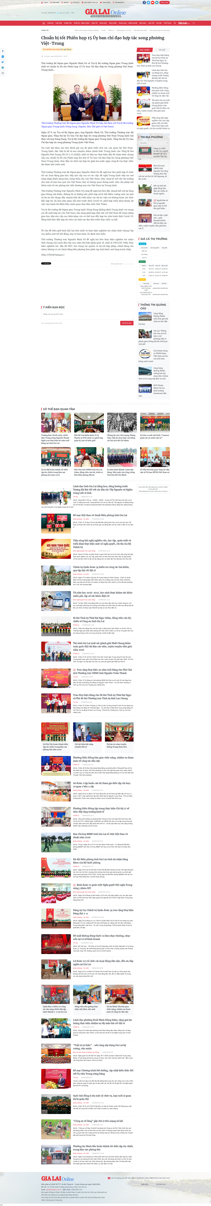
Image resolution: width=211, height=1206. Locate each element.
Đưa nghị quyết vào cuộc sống (160, 30)
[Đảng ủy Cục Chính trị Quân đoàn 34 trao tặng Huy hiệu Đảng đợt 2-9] (56, 918)
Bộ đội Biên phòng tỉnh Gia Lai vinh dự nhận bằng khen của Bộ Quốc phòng (100, 861)
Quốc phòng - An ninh (124, 30)
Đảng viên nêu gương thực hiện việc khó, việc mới (86, 1007)
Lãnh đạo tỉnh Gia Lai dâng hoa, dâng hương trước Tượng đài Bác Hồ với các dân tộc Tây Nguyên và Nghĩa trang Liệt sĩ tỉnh (153, 77)
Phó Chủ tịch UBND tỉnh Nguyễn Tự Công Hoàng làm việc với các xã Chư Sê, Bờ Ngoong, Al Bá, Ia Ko (153, 172)
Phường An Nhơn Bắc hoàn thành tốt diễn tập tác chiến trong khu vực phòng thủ (103, 1148)
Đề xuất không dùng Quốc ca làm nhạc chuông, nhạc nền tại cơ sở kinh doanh (101, 937)
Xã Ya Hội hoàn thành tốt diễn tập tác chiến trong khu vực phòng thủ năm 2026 (54, 472)
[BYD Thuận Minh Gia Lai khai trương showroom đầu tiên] (145, 388)
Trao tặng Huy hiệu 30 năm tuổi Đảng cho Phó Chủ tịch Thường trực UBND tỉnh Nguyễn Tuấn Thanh (102, 671)
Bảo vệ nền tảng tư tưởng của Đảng (87, 30)
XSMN (166, 487)
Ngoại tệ (142, 261)
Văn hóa (142, 23)
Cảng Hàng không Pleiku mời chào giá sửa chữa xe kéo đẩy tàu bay (153, 318)
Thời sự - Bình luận (81, 23)
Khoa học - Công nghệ (128, 23)
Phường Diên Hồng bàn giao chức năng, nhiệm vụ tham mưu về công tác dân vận (161, 92)
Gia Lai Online (57, 1178)
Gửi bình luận (127, 323)
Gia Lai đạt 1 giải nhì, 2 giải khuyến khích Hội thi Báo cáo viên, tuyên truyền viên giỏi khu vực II (153, 221)
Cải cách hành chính (140, 30)
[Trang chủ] (43, 23)
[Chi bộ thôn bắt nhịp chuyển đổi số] (87, 731)
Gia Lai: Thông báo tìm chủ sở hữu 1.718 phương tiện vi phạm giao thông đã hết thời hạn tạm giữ (153, 337)
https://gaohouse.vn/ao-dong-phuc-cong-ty (153, 491)
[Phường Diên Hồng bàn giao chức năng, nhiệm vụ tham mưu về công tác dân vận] (143, 90)
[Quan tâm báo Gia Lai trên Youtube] (152, 2)
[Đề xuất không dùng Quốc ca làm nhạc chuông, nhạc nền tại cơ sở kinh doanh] (56, 944)
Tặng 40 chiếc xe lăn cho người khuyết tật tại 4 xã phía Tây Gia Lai (153, 153)
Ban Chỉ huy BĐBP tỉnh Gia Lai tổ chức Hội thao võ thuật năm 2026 (100, 836)
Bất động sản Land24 (156, 487)
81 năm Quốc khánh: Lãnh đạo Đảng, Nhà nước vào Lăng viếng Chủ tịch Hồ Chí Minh (121, 472)
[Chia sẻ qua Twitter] (2, 62)
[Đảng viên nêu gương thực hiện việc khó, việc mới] (87, 994)
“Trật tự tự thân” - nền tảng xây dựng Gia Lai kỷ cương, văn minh (99, 1047)
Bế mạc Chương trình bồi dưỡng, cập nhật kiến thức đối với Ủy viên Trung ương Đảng (103, 1072)
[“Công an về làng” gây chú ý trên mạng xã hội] (56, 1129)
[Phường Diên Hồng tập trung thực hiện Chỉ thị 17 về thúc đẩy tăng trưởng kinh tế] (56, 817)
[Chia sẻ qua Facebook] (2, 51)
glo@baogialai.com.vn (53, 1190)
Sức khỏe (113, 23)
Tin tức (103, 30)
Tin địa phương (151, 137)
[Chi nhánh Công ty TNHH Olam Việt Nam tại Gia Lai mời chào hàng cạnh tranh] (145, 353)
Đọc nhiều (145, 50)
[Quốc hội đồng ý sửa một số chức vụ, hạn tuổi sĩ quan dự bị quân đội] (56, 1104)
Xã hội (159, 23)
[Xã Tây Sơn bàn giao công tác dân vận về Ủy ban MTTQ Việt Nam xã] (155, 457)
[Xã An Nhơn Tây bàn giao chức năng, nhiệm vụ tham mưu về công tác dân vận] (119, 994)
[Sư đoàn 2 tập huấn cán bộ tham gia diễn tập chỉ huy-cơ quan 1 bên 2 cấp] (56, 791)
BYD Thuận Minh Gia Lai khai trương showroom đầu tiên (152, 390)
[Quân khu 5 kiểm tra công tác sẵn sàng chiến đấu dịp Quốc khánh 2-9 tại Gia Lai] (55, 994)
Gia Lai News (184, 23)
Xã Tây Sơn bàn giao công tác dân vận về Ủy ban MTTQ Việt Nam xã (154, 471)
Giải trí (151, 23)
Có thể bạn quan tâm (59, 409)
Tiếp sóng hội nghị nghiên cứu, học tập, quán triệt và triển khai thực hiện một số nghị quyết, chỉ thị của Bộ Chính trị (153, 123)
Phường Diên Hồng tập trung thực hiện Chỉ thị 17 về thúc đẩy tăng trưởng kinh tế (101, 810)
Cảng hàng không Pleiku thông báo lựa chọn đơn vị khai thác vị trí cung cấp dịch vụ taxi (153, 373)
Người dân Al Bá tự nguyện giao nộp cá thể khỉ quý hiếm (161, 204)
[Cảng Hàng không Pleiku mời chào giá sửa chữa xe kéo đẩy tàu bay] (145, 316)
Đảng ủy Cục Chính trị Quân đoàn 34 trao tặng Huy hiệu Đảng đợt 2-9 (103, 912)
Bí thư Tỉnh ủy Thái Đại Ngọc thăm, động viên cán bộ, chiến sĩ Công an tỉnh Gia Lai (102, 620)
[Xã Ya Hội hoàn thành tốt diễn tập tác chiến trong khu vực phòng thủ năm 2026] (56, 457)
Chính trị (68, 23)
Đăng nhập (164, 2)
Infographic (119, 2)
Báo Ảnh (56, 2)
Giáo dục (103, 23)
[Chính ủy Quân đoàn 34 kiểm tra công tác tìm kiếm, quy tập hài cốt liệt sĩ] (56, 575)
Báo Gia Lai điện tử (105, 13)
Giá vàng (142, 279)
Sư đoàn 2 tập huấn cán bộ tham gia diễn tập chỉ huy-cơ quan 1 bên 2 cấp (102, 785)
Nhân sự (111, 30)
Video (46, 2)
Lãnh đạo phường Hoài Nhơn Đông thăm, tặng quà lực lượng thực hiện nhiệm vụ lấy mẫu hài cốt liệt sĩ (102, 1022)
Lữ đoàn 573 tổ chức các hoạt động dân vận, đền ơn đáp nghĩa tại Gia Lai (103, 963)
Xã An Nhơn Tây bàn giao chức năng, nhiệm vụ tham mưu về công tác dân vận (118, 1009)
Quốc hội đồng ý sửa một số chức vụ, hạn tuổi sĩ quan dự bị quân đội (102, 1097)
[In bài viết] (2, 73)
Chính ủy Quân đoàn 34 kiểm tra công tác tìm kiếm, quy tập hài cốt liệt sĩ (101, 569)
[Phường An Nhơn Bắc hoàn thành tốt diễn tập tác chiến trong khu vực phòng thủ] (56, 1155)
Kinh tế (94, 23)
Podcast (76, 2)
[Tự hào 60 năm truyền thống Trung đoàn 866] (119, 731)
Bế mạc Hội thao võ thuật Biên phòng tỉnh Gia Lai (100, 515)
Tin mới (161, 50)
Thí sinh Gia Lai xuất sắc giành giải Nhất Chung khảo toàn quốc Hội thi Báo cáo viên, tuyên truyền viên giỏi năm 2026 (153, 107)
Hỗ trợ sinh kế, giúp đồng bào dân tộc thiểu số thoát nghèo (160, 190)
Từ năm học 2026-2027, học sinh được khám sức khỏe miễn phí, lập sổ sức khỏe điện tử (102, 594)
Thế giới (58, 23)
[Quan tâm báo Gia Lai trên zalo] (148, 2)
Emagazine (106, 2)
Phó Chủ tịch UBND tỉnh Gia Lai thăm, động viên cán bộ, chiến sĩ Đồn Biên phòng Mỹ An (88, 472)
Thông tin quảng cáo (153, 306)
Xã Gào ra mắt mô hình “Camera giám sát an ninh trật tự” (154, 436)
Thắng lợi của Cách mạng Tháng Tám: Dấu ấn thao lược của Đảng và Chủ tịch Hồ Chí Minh (121, 438)
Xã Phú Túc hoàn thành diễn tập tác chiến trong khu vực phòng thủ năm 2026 (55, 747)
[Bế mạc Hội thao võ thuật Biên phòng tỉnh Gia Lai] (56, 523)
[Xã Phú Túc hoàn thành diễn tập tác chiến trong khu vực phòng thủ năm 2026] (55, 731)
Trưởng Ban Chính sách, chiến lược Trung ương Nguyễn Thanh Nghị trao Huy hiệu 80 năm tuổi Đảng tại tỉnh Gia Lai (55, 439)
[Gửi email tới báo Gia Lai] (156, 2)
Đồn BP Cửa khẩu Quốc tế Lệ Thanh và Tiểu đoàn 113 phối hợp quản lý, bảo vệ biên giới (88, 438)
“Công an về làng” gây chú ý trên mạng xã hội (98, 1121)
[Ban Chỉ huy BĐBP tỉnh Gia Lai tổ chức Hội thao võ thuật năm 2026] (56, 842)
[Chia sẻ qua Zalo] (2, 56)
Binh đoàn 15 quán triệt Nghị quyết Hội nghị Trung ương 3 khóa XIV (102, 887)
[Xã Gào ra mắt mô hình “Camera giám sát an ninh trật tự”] (155, 423)
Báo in (66, 2)
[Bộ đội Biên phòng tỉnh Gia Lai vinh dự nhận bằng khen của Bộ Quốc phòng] (56, 868)
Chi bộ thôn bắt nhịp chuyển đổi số (84, 745)
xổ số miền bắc (143, 487)
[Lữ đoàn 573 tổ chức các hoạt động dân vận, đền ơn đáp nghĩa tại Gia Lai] (56, 969)
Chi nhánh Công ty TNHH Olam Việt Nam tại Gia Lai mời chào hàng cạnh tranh (153, 356)
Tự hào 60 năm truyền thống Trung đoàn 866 (117, 745)
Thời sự (50, 23)
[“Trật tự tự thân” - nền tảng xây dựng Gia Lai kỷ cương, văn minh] (56, 1053)
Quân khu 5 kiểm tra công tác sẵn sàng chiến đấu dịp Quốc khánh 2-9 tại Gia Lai (55, 1009)
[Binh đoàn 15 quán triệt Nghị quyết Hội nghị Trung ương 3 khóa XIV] (56, 893)
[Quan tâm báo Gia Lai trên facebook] (144, 2)
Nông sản (142, 244)
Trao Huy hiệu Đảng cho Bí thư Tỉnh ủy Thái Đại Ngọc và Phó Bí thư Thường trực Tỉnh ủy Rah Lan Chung (153, 60)
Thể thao (167, 23)
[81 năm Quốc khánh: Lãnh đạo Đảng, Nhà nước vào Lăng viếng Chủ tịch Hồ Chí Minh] (122, 457)
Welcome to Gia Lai (91, 2)
